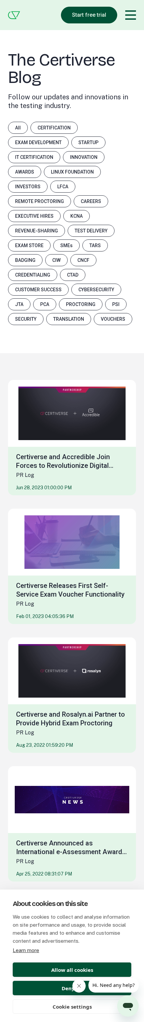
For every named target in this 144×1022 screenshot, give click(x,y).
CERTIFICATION (54, 127)
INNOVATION (83, 157)
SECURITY (26, 319)
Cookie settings (72, 1006)
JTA (19, 304)
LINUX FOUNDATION (72, 172)
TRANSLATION (68, 319)
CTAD (72, 275)
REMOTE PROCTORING (39, 201)
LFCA (62, 186)
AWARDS (24, 172)
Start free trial (89, 15)
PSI (116, 304)
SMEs (66, 245)
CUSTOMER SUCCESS (38, 289)
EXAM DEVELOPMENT (38, 142)
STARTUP (88, 142)
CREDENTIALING (32, 275)
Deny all (72, 988)
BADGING (25, 260)
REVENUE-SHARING (36, 230)
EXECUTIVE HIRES (34, 216)
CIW (56, 260)
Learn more (26, 950)
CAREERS (91, 201)
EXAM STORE (29, 245)
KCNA (76, 216)
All (18, 127)
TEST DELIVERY (91, 230)
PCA (44, 304)
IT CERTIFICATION (34, 157)
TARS (95, 245)
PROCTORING (80, 304)
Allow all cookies (72, 969)
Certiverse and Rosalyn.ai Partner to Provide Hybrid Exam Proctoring (70, 718)
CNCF (83, 260)
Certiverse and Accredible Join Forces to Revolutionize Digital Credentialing (63, 461)
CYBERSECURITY (96, 289)
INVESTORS (28, 186)
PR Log (25, 475)
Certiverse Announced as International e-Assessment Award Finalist (69, 847)
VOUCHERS (113, 319)
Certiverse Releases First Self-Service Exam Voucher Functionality (70, 590)
